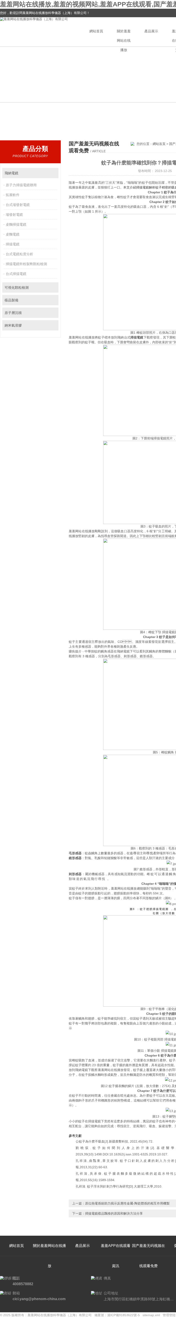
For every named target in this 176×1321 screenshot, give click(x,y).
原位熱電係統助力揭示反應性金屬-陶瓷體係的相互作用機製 (127, 1203)
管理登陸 (169, 1315)
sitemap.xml (151, 1315)
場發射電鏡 (14, 214)
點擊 (52, 173)
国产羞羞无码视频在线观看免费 (148, 1256)
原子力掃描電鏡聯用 (21, 185)
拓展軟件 (12, 195)
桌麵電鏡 (12, 234)
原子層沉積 (13, 313)
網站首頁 (96, 31)
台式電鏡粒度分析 (19, 254)
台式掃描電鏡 (16, 274)
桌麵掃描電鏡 (16, 224)
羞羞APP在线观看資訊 (115, 1256)
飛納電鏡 (11, 173)
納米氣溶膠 (13, 325)
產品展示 (151, 31)
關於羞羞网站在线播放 (124, 38)
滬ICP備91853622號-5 (123, 1315)
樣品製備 (11, 300)
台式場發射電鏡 (18, 205)
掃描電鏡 (12, 244)
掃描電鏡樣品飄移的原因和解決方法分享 (114, 1213)
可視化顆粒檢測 (17, 287)
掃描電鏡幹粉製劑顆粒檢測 (26, 264)
